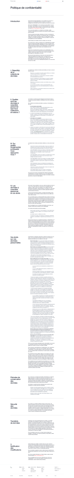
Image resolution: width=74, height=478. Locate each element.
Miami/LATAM (21, 475)
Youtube (23, 469)
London (47, 475)
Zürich (55, 475)
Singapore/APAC (30, 475)
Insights (42, 471)
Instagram (23, 468)
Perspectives (23, 470)
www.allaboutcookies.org (38, 131)
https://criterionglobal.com (36, 28)
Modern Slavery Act (33, 471)
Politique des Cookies (33, 470)
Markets (42, 470)
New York (11, 475)
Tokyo (37, 475)
